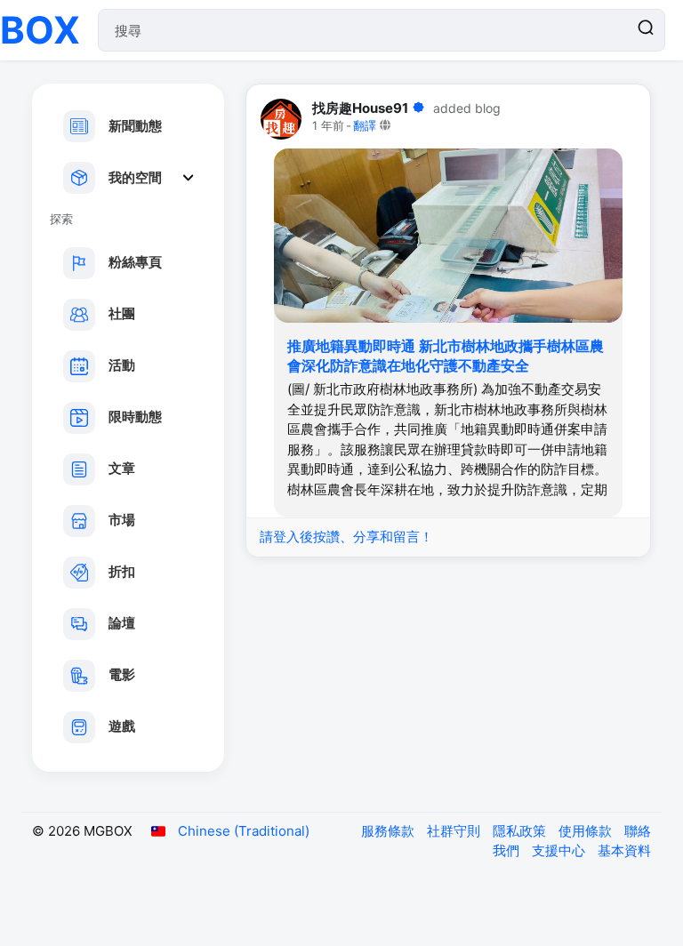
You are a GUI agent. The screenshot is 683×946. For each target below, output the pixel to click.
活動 (121, 365)
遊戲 (121, 726)
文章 (121, 468)
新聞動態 (135, 125)
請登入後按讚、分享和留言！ (346, 536)
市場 (121, 519)
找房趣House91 (360, 108)
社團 (121, 313)
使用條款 (586, 830)
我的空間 (135, 177)
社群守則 (455, 830)
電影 (121, 674)
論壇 (121, 622)
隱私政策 (521, 830)
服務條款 (389, 830)
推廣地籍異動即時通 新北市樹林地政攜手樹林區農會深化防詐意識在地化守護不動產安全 (445, 355)
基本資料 (624, 850)
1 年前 (328, 126)
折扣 (121, 571)
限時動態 (135, 416)
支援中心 (560, 850)
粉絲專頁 (135, 261)
